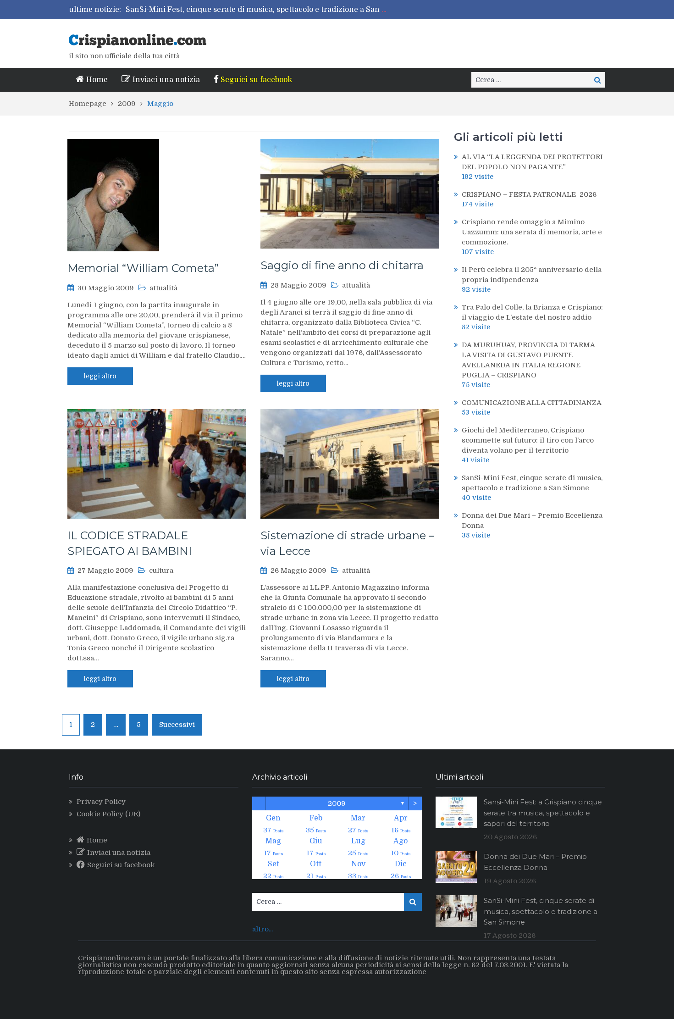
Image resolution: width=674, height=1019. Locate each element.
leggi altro (100, 376)
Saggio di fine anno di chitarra (342, 265)
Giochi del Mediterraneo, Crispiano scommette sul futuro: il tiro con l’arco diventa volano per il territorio (528, 440)
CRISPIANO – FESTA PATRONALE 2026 (529, 194)
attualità (163, 288)
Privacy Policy (101, 801)
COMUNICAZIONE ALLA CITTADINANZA (532, 403)
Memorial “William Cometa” (143, 268)
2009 (337, 803)
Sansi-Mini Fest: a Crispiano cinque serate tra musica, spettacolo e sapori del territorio (543, 812)
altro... (262, 929)
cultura (161, 570)
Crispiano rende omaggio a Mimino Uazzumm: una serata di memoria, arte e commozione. (532, 232)
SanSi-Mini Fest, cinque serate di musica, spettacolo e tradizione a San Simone (267, 10)
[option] (258, 10)
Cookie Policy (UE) (108, 814)
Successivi (177, 724)
